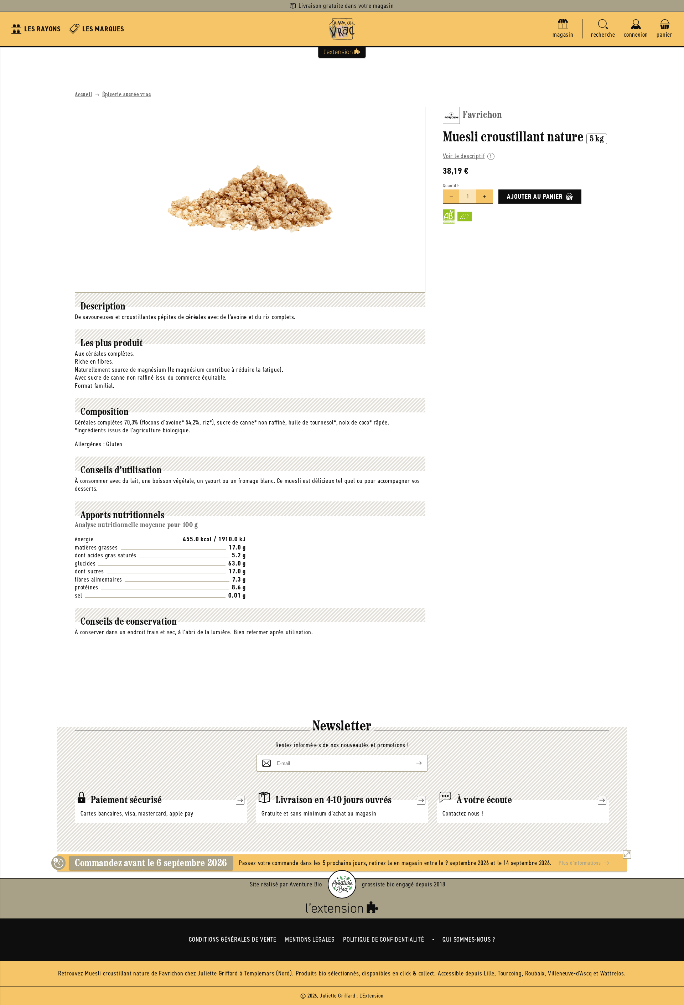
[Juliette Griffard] (342, 28)
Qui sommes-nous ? (468, 939)
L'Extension (371, 995)
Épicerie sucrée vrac (126, 95)
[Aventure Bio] (342, 884)
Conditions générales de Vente (232, 939)
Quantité (451, 185)
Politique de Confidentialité (383, 939)
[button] (603, 29)
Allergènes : (90, 444)
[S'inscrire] (413, 763)
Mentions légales (310, 939)
